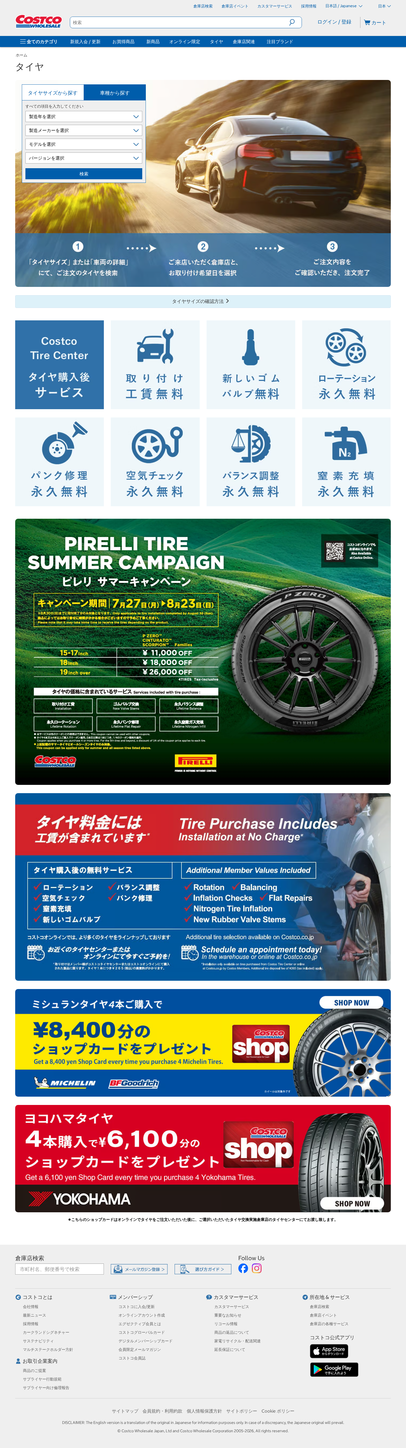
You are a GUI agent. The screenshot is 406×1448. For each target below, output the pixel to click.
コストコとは (37, 1297)
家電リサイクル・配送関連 (237, 1340)
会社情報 (30, 1306)
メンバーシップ (135, 1297)
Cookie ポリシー (278, 1411)
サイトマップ (125, 1411)
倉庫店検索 (29, 1258)
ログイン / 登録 (334, 22)
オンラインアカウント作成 (141, 1315)
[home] (39, 21)
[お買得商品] (136, 41)
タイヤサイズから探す (53, 93)
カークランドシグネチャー (46, 1332)
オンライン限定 (184, 41)
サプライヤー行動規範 (42, 1379)
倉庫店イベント (323, 1315)
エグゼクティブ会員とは (139, 1323)
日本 (382, 6)
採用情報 (30, 1323)
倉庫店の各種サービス (329, 1323)
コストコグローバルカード (141, 1332)
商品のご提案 (34, 1370)
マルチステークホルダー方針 (48, 1349)
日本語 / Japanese (341, 5)
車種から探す (115, 93)
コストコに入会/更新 (136, 1306)
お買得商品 (123, 41)
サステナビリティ (38, 1340)
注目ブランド (280, 41)
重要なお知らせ (227, 1315)
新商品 (153, 41)
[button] (295, 22)
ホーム (21, 55)
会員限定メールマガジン (139, 1349)
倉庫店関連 (244, 41)
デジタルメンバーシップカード (145, 1340)
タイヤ (216, 41)
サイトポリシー (241, 1411)
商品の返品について (231, 1332)
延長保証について (229, 1349)
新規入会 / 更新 (85, 41)
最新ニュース (34, 1315)
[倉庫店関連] (256, 41)
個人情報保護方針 (204, 1411)
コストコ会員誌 (132, 1358)
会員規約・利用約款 (162, 1411)
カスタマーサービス (236, 1297)
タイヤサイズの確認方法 (198, 301)
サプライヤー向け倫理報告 (46, 1387)
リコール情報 (226, 1323)
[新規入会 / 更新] (102, 41)
